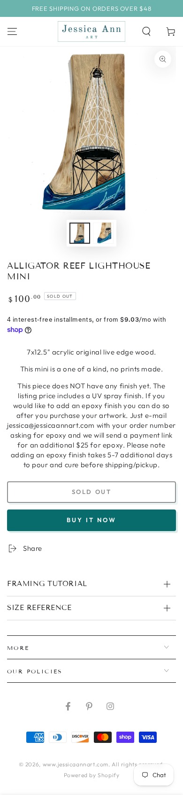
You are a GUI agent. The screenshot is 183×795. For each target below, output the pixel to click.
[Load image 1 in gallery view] (79, 233)
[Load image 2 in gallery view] (103, 233)
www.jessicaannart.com (76, 764)
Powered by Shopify (92, 775)
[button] (146, 31)
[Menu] (12, 31)
